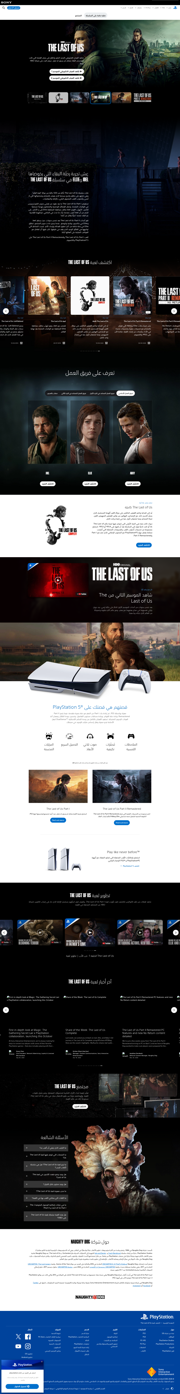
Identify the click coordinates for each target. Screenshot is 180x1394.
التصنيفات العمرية (54, 1340)
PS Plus (148, 8)
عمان (167, 1389)
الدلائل (87, 1354)
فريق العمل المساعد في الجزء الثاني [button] (73, 393)
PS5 (144, 1333)
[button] (37, 97)
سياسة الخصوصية (87, 1388)
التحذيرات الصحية (55, 1344)
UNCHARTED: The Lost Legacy (39, 1264)
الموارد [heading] (58, 1329)
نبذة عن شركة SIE (168, 1333)
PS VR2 (143, 1340)
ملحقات (139, 8)
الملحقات (142, 1347)
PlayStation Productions (165, 1344)
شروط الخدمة (56, 1333)
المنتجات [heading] (142, 1329)
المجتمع (78, 15)
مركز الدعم (85, 1333)
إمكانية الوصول (112, 1337)
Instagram (137, 1285)
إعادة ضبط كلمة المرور (81, 1347)
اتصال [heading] (30, 1329)
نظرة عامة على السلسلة (96, 15)
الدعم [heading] (86, 1329)
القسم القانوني (100, 1388)
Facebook (146, 1285)
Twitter (35, 1283)
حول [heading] (172, 1329)
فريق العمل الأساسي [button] (125, 393)
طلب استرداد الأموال (82, 1351)
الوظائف (171, 1337)
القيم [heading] (115, 1329)
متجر (169, 8)
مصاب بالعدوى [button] (52, 393)
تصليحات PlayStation (81, 1344)
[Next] (176, 932)
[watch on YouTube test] (81, 594)
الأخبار (131, 8)
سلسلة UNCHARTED (65, 1267)
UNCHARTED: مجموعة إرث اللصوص (102, 1267)
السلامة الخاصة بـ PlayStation (78, 1337)
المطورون (57, 1347)
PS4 (144, 1337)
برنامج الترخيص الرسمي (53, 1351)
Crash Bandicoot (114, 1253)
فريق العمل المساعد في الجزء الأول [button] (102, 393)
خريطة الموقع (49, 1388)
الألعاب (156, 8)
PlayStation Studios (166, 1340)
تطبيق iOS (28, 1354)
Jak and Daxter (100, 1253)
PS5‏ (163, 8)
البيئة (115, 1333)
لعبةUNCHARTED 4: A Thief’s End (114, 1264)
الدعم (124, 8)
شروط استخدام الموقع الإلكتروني (67, 1388)
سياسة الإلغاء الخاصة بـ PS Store (49, 1337)
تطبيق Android (27, 1357)
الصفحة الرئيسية (168, 1323)
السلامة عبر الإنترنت (110, 1340)
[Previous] (4, 932)
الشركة (171, 1347)
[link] (90, 311)
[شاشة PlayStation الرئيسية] (175, 8)
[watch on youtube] (108, 943)
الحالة (87, 1340)
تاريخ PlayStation (168, 1351)
